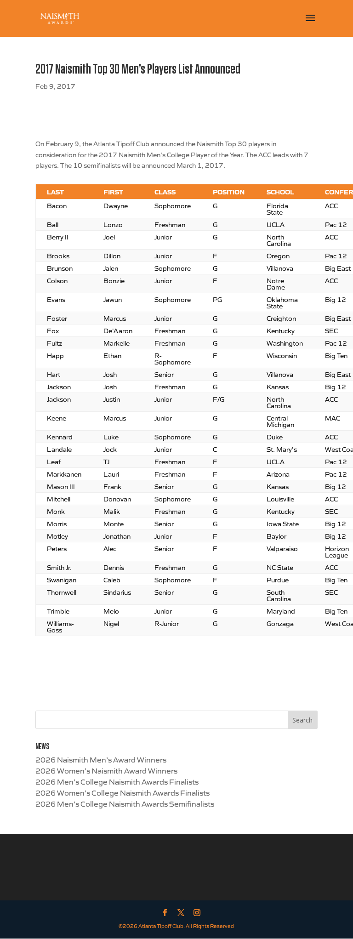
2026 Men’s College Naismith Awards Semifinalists (124, 803)
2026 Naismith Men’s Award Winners (100, 759)
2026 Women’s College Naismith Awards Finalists (122, 792)
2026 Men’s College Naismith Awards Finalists (117, 781)
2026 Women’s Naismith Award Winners (106, 770)
